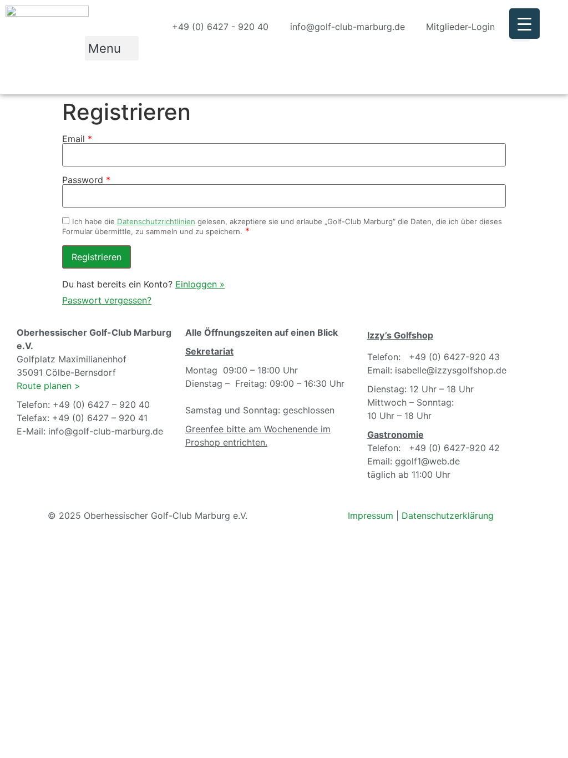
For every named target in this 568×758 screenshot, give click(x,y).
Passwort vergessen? (106, 300)
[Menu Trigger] (524, 23)
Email (77, 138)
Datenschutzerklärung (448, 515)
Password (86, 179)
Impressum (370, 515)
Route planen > (48, 385)
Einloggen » (200, 284)
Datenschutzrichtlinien (156, 221)
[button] (112, 48)
